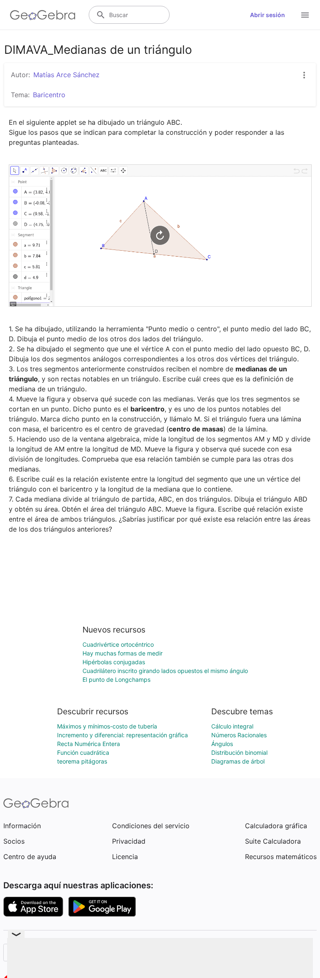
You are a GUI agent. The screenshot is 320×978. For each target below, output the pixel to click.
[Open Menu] (305, 15)
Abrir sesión (267, 14)
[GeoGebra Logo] (42, 15)
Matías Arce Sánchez (66, 75)
